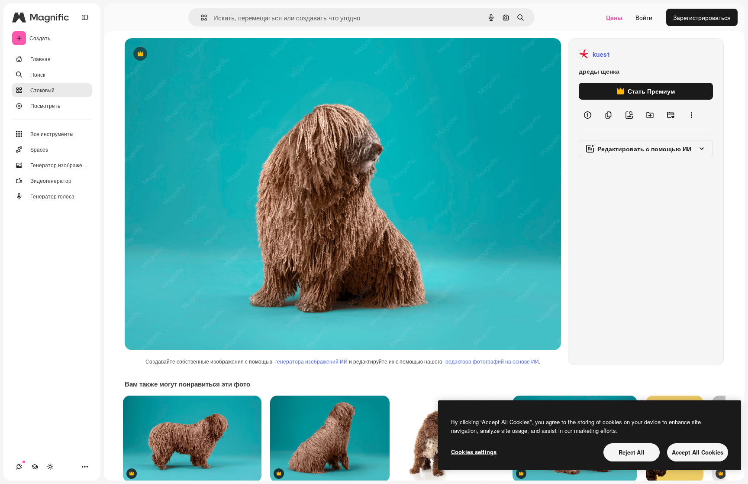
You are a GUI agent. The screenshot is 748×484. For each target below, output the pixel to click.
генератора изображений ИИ (311, 361)
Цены (614, 17)
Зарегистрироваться (702, 17)
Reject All (632, 452)
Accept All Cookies (697, 452)
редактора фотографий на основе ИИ (492, 361)
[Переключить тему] (50, 467)
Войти (643, 17)
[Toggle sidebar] (85, 17)
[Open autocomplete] (201, 17)
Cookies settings (474, 452)
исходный (182, 54)
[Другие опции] (691, 115)
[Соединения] (19, 467)
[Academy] (35, 467)
